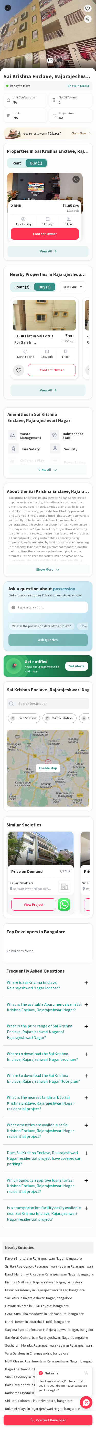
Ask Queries (48, 639)
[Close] (86, 1373)
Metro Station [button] (62, 718)
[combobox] (52, 703)
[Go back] (8, 8)
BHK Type (70, 287)
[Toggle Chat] (86, 1402)
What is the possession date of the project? (41, 626)
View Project (34, 904)
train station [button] (26, 718)
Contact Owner (45, 234)
